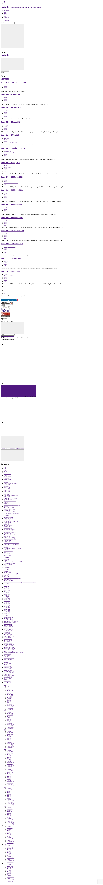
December (10, 709)
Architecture (8, 522)
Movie (5, 13)
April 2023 (7, 682)
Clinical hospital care (10, 537)
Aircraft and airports (9, 530)
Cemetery (7, 519)
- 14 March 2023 (12, 218)
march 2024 (8, 667)
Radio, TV (7, 533)
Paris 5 (6, 591)
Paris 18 (7, 612)
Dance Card (6, 20)
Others (5, 475)
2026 (5, 685)
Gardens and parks (9, 563)
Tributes (7, 488)
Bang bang (8, 579)
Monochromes (8, 551)
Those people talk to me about (11, 276)
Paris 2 (5, 193)
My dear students (9, 507)
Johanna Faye (8, 628)
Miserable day (8, 580)
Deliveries (7, 502)
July (9, 702)
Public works (8, 528)
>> (4, 293)
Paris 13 (5, 234)
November (10, 708)
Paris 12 (5, 86)
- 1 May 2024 (10, 135)
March (9, 697)
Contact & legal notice (9, 347)
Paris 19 (7, 613)
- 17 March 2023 (12, 205)
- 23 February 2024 (13, 148)
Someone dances (9, 499)
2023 (5, 710)
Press (5, 16)
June (9, 701)
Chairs (6, 575)
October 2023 (8, 674)
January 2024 (8, 670)
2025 (5, 687)
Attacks (7, 490)
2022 (5, 730)
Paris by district (7, 476)
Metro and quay (8, 525)
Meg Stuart (7, 618)
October (10, 706)
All (6, 482)
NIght (6, 583)
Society (5, 97)
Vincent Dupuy (8, 626)
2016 (5, 844)
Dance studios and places (11, 544)
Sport (6, 506)
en (4, 1)
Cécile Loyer (7, 632)
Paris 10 (5, 274)
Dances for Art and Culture (11, 483)
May (9, 700)
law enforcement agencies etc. (11, 142)
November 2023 (9, 672)
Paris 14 (7, 603)
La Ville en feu (8, 645)
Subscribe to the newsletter (7, 336)
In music (7, 572)
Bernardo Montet (9, 649)
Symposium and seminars (11, 521)
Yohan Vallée (8, 624)
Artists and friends (9, 511)
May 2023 (6, 165)
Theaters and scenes (10, 532)
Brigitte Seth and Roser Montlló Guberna (14, 652)
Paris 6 (5, 220)
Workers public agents (10, 501)
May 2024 (6, 138)
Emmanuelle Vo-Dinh (10, 622)
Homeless (7, 510)
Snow (6, 559)
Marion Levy (8, 640)
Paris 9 (5, 194)
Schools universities (10, 539)
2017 (5, 825)
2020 (5, 768)
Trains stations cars (9, 529)
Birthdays (7, 571)
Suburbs (6, 261)
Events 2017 (7, 343)
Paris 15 (5, 154)
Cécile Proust (8, 654)
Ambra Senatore (9, 658)
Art (4, 472)
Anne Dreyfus (8, 643)
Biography (6, 17)
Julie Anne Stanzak (9, 648)
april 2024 (7, 666)
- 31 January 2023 (12, 231)
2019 (5, 787)
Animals (7, 567)
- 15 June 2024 (11, 108)
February (10, 695)
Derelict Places (8, 518)
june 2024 (6, 110)
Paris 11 (5, 126)
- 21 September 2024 (13, 83)
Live (6, 552)
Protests (5, 87)
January (10, 690)
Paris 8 (6, 595)
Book (5, 12)
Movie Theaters (8, 517)
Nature (7, 560)
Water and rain (8, 564)
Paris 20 (7, 609)
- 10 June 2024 (11, 122)
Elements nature (7, 474)
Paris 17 (7, 607)
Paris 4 (7, 590)
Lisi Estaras (7, 641)
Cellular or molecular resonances (13, 561)
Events (5, 14)
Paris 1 (5, 207)
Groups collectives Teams (10, 251)
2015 (5, 863)
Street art (7, 555)
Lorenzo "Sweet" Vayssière (11, 621)
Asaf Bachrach (8, 637)
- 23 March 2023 (12, 190)
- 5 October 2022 (12, 244)
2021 (5, 749)
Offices (6, 524)
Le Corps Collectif (9, 509)
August (9, 704)
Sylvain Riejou (8, 630)
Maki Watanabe (8, 625)
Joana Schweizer (9, 629)
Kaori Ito (7, 656)
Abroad (7, 541)
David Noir (7, 633)
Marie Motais (8, 635)
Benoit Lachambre (9, 659)
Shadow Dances (7, 167)
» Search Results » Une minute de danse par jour (12, 448)
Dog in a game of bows (10, 498)
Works (7, 553)
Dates (5, 467)
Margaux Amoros (9, 647)
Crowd (6, 503)
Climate (7, 491)
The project (6, 10)
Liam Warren (8, 655)
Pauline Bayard (8, 617)
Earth (6, 565)
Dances (5, 18)
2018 (5, 806)
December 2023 (8, 671)
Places (5, 471)
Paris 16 (7, 606)
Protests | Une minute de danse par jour (21, 7)
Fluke (6, 576)
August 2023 (8, 677)
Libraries (7, 536)
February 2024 (7, 151)
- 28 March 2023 (12, 177)
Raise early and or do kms (11, 574)
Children (7, 496)
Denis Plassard (8, 620)
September (10, 705)
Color (6, 549)
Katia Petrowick (8, 636)
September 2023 (9, 675)
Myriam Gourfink (9, 651)
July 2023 (7, 678)
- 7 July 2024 (10, 94)
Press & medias (7, 344)
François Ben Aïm (9, 644)
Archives (6, 345)
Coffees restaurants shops (11, 543)
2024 (5, 691)
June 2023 (7, 679)
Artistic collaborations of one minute (13, 548)
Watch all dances (5, 70)
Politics (5, 99)
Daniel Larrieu (8, 639)
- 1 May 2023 (10, 163)
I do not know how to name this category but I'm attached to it (20, 582)
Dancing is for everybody (10, 152)
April (9, 698)
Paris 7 (7, 594)
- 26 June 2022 (11, 258)
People (5, 470)
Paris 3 (5, 112)
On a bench (7, 540)
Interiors (7, 526)
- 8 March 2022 (11, 271)
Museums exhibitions (10, 534)
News (5, 88)
